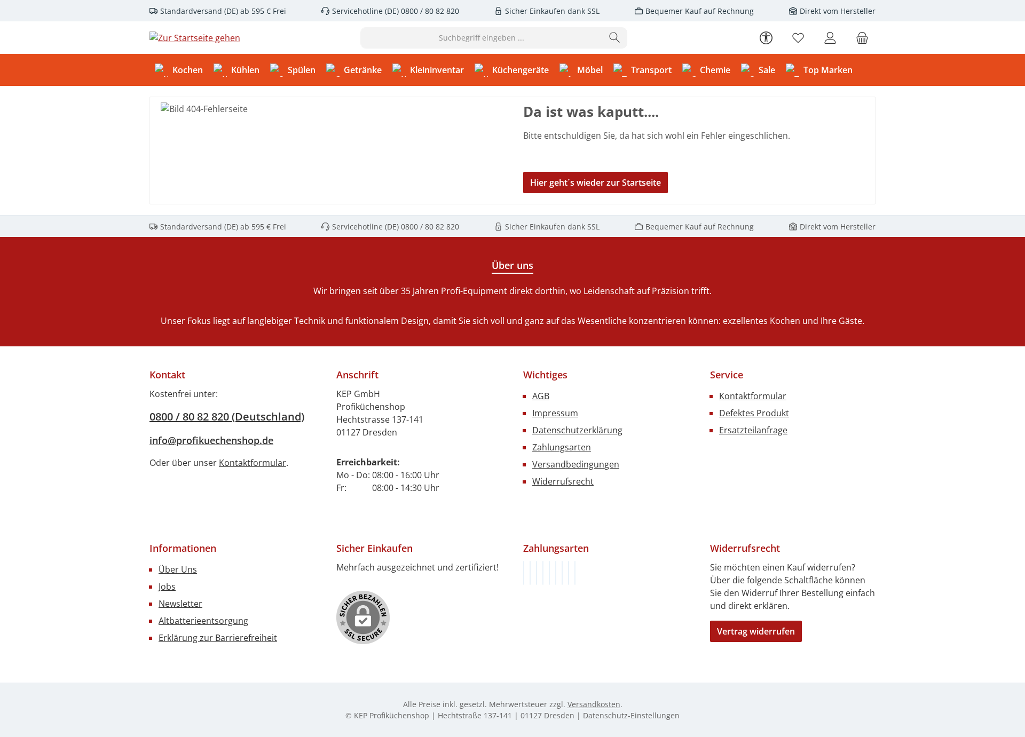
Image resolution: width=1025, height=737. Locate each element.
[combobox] (481, 38)
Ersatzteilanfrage (753, 430)
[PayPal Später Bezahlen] (549, 573)
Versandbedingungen (575, 464)
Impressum (555, 413)
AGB (540, 396)
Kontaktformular (252, 463)
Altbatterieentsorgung (203, 621)
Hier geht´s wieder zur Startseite (595, 182)
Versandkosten (593, 704)
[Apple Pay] (562, 573)
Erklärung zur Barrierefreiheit (218, 638)
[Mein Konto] (830, 38)
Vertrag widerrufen (756, 631)
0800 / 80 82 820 (429, 11)
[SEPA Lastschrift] (574, 573)
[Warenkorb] (862, 38)
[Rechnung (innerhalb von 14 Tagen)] (523, 573)
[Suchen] (614, 38)
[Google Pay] (555, 573)
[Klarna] (536, 573)
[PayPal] (542, 573)
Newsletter (180, 603)
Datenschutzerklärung (577, 430)
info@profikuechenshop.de (211, 440)
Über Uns (178, 569)
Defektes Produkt (754, 413)
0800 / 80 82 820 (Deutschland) (226, 416)
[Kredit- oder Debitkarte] (568, 573)
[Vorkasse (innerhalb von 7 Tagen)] (530, 573)
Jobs (167, 586)
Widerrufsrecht (563, 481)
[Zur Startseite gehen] (194, 38)
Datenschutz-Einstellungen (631, 715)
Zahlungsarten (561, 447)
